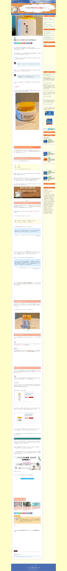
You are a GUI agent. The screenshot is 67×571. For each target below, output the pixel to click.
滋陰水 (27, 234)
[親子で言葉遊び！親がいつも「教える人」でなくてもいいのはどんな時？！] (27, 504)
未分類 (45, 206)
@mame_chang (16, 48)
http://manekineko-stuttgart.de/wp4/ (49, 90)
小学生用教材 (52, 201)
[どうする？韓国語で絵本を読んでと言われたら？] (36, 504)
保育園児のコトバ (51, 196)
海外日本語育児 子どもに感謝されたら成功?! (49, 18)
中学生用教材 (46, 196)
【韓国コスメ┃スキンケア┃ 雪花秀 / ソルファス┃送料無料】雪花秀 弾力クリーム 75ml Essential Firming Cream (29, 414)
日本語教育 (51, 204)
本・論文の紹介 (50, 206)
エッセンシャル (31, 267)
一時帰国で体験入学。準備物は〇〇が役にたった (49, 20)
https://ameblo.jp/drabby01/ (47, 96)
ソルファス (20, 234)
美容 (15, 525)
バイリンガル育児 (47, 194)
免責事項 (35, 565)
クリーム (27, 267)
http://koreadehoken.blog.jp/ (47, 82)
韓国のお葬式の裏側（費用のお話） (48, 24)
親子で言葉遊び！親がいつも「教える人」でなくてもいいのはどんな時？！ (27, 508)
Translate (50, 138)
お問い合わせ (32, 565)
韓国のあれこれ (49, 211)
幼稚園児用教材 (46, 204)
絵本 (52, 209)
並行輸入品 (36, 268)
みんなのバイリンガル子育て (48, 191)
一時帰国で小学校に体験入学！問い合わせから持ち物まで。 (49, 22)
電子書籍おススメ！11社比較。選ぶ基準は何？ (49, 39)
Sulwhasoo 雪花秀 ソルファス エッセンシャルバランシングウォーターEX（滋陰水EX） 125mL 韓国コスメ (29, 394)
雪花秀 (24, 234)
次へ (39, 193)
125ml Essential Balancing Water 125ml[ (33, 234)
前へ (14, 193)
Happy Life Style (19, 173)
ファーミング (35, 267)
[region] (27, 193)
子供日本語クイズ (46, 199)
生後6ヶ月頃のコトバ (47, 209)
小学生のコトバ (46, 201)
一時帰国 (52, 194)
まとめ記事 (45, 189)
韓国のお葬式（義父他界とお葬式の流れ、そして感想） (49, 26)
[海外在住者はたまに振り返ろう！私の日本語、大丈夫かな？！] (18, 504)
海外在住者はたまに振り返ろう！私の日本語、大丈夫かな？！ (18, 508)
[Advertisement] (27, 138)
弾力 (24, 267)
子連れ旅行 (52, 199)
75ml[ (33, 268)
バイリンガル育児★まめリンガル (18, 1)
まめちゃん (48, 32)
